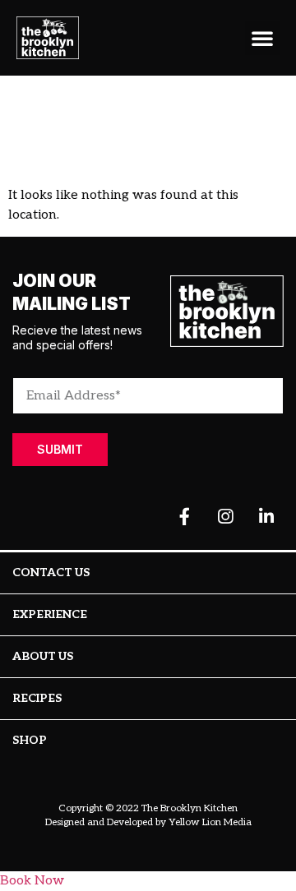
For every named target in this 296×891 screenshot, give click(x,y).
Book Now (32, 881)
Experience (49, 614)
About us (42, 656)
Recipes (37, 698)
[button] (262, 38)
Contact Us (51, 572)
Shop (29, 740)
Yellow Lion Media (210, 822)
